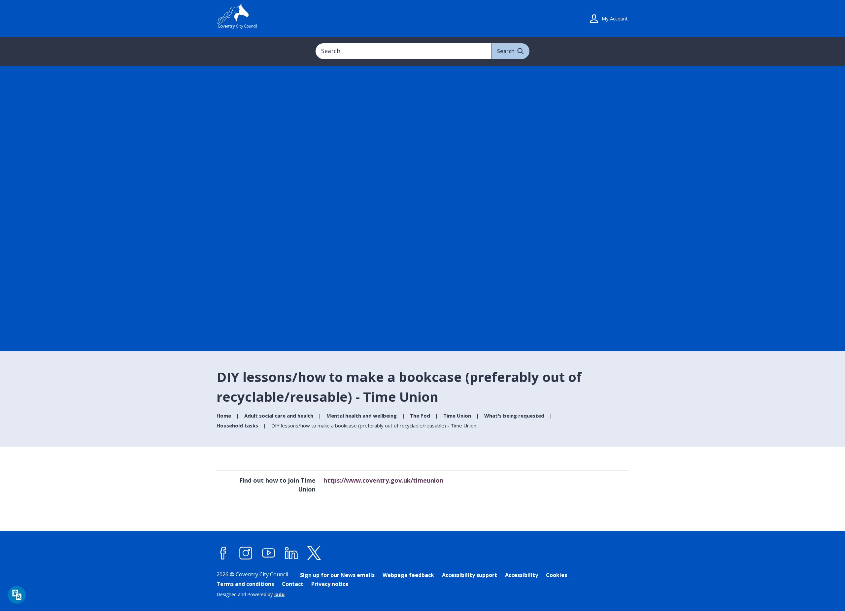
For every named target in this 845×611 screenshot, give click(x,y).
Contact (292, 584)
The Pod (420, 415)
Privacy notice (330, 584)
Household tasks (237, 425)
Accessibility (521, 575)
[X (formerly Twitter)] (314, 553)
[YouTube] (268, 553)
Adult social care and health (278, 415)
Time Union (457, 415)
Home (224, 415)
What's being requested (514, 415)
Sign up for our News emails (337, 575)
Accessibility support (469, 575)
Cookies (556, 575)
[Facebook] (223, 553)
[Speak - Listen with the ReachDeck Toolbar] (17, 595)
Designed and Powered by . (251, 594)
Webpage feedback (408, 575)
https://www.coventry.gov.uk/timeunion (383, 480)
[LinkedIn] (291, 553)
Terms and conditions (245, 584)
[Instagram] (246, 553)
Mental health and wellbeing (361, 415)
